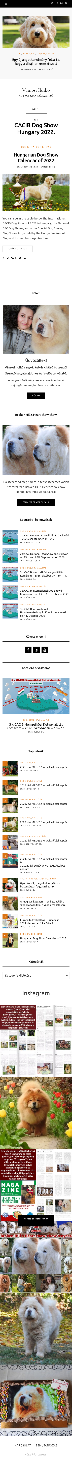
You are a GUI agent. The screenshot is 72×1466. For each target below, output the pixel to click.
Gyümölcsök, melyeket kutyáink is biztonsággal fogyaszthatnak (40, 884)
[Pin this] (21, 258)
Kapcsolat (23, 1446)
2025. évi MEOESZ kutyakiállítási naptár (43, 766)
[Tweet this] (9, 258)
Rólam (36, 395)
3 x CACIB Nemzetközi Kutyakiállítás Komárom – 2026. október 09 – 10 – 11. (43, 573)
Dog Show (28, 147)
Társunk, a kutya (45, 54)
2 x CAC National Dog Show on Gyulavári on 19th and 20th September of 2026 (44, 555)
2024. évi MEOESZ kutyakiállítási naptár (43, 785)
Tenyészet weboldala (36, 502)
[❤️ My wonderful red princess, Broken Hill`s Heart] (36, 1113)
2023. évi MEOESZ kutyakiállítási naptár (43, 803)
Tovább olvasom (17, 249)
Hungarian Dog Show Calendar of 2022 (36, 157)
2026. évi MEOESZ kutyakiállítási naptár (43, 840)
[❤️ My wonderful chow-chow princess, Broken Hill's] (36, 1329)
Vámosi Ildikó (46, 69)
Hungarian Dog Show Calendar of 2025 (43, 938)
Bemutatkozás (46, 1446)
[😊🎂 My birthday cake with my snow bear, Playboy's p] (36, 1400)
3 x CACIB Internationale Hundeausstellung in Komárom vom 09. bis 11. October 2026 (43, 612)
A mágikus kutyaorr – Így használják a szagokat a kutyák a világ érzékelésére (43, 903)
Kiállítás (41, 531)
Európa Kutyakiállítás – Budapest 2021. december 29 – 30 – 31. (39, 921)
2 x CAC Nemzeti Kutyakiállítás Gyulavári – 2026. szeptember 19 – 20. (44, 537)
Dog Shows (43, 147)
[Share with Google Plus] (13, 258)
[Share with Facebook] (5, 258)
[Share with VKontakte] (25, 258)
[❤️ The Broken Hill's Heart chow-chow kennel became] (36, 1257)
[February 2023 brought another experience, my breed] (36, 1041)
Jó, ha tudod (28, 54)
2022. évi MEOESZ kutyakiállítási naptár (43, 822)
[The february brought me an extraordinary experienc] (36, 1185)
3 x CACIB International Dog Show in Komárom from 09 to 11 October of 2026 (44, 592)
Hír (19, 54)
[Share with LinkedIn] (17, 258)
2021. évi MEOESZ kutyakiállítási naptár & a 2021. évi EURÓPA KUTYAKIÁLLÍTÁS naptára (43, 863)
